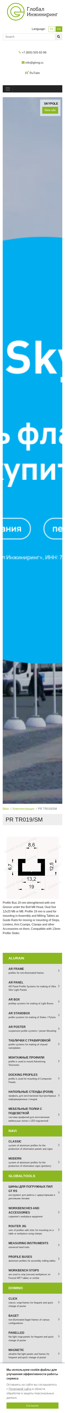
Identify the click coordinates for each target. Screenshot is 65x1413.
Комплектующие (23, 808)
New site (50, 110)
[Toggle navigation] (8, 88)
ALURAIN (16, 958)
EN (59, 29)
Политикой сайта (20, 1389)
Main (6, 808)
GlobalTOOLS (21, 1176)
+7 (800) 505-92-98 (34, 52)
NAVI (12, 1131)
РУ (51, 29)
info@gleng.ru (34, 62)
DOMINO (15, 1288)
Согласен (32, 1405)
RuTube (35, 73)
